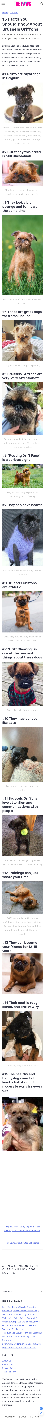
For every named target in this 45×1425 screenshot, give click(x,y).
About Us (6, 1361)
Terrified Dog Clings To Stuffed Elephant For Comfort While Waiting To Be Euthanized (22, 1337)
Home (5, 12)
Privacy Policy (9, 1368)
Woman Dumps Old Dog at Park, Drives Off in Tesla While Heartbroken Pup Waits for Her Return (21, 1325)
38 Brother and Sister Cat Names (23, 1243)
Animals (14, 12)
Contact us (7, 1364)
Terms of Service (10, 1372)
